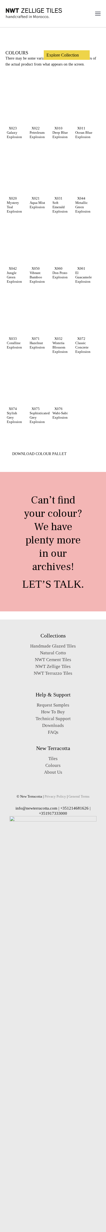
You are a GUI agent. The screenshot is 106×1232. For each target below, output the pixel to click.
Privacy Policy (55, 796)
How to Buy (53, 711)
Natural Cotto (53, 652)
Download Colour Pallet (39, 454)
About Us (53, 772)
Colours (53, 765)
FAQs (53, 732)
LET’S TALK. (53, 584)
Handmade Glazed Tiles (53, 646)
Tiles (53, 758)
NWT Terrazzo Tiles (53, 673)
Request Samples (53, 705)
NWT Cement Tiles (53, 659)
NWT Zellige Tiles (53, 666)
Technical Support (53, 718)
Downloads (53, 725)
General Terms (78, 796)
